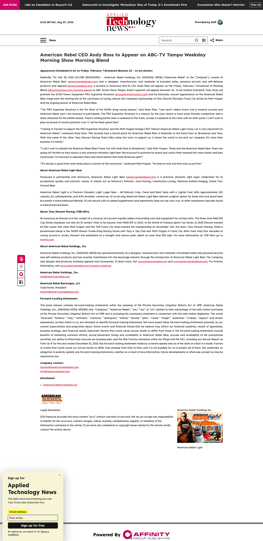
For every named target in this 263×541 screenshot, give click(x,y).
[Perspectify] (21, 267)
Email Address (17, 511)
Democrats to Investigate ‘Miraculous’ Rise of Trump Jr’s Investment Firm (134, 5)
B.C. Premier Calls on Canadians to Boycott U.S (39, 5)
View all (255, 4)
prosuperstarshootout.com (131, 94)
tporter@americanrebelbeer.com (59, 291)
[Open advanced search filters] (203, 40)
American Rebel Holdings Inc (60, 384)
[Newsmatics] (21, 282)
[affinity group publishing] (21, 274)
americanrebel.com (79, 85)
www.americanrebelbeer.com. (190, 261)
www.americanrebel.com (152, 261)
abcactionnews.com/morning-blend (70, 90)
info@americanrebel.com (55, 276)
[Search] (196, 40)
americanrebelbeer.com (83, 81)
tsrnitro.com (47, 239)
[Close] (59, 475)
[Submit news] (21, 259)
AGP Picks (10, 4)
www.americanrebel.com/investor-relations (85, 265)
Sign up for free (33, 525)
